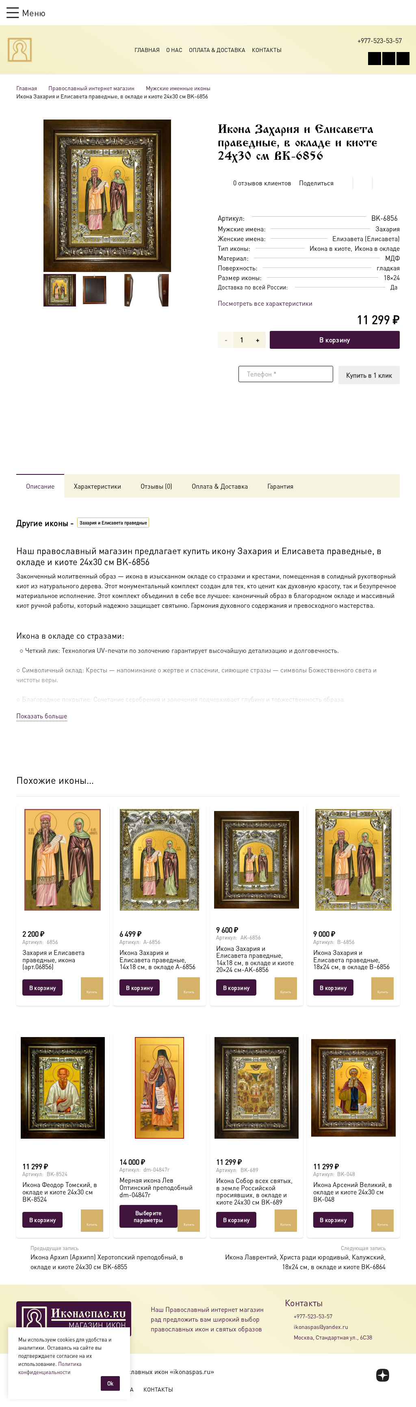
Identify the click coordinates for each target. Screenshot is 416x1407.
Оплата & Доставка (217, 49)
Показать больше (41, 715)
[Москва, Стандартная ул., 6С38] (289, 1337)
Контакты (267, 49)
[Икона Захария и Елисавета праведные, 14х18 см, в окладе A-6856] (159, 860)
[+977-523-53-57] (289, 1316)
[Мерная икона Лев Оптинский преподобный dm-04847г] (159, 1088)
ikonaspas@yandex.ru (321, 1326)
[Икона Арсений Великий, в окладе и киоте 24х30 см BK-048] (353, 1088)
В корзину (334, 339)
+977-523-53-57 (313, 1316)
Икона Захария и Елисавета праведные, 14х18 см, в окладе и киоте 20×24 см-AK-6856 (255, 959)
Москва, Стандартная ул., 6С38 (333, 1337)
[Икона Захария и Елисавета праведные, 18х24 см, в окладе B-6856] (353, 860)
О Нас (174, 49)
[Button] (406, 12)
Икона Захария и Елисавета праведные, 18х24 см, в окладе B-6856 (351, 959)
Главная (147, 49)
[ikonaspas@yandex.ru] (289, 1326)
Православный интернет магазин (91, 87)
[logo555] (19, 50)
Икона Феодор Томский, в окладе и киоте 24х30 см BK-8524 (59, 1191)
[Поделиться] (343, 182)
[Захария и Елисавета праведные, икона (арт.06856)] (62, 860)
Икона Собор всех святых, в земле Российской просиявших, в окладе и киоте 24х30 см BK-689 (254, 1191)
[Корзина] (390, 12)
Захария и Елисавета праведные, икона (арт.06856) (53, 959)
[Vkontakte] (374, 58)
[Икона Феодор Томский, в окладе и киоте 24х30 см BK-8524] (62, 1088)
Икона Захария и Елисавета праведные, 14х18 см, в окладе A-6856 (157, 959)
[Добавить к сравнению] (393, 197)
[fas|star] (383, 1375)
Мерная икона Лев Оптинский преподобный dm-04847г (156, 1187)
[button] (26, 12)
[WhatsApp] (388, 58)
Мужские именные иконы (178, 87)
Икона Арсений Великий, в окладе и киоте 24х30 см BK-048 (352, 1191)
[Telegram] (403, 58)
